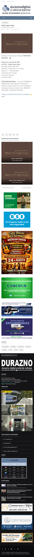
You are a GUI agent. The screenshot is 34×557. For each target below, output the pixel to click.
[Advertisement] (17, 115)
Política (10, 350)
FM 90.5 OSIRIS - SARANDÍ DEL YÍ (10, 451)
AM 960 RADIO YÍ (7, 443)
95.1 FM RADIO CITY (7, 439)
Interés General (5, 346)
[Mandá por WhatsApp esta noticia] (3, 134)
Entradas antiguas (26, 187)
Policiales (4, 350)
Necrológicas (5, 22)
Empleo (16, 350)
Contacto (3, 1)
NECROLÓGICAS (10, 1)
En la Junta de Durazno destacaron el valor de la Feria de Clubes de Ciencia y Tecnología (19, 497)
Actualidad (13, 346)
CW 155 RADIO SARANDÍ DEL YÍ (10, 447)
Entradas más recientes (9, 187)
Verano (21, 350)
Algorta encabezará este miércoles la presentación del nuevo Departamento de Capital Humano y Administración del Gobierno (19, 491)
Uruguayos (28, 346)
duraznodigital (6, 29)
